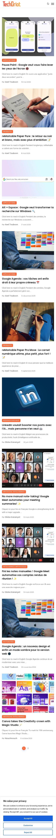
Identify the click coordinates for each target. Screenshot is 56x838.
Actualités (8, 642)
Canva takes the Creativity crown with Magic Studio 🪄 (26, 723)
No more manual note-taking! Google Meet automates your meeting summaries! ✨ (25, 500)
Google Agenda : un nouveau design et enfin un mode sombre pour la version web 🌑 (26, 650)
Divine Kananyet (12, 442)
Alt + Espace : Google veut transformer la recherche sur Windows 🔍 (28, 209)
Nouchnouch (11, 738)
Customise (28, 825)
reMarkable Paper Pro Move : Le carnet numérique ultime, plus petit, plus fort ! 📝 (26, 353)
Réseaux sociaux (11, 420)
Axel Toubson (11, 82)
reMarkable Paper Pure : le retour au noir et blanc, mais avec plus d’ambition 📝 (27, 138)
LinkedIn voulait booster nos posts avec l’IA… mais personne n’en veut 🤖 (27, 427)
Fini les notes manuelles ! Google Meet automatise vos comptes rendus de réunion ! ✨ (25, 575)
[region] (28, 817)
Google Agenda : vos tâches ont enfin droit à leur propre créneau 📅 (25, 280)
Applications (9, 60)
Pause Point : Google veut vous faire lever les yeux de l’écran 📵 (27, 66)
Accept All (28, 818)
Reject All (28, 832)
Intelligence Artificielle (14, 567)
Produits (7, 131)
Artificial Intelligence (14, 492)
